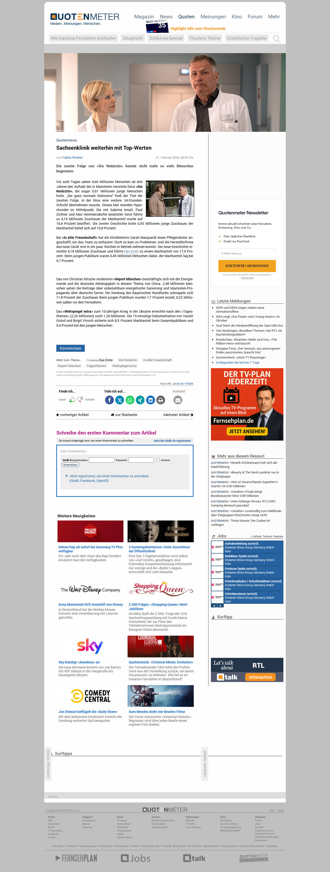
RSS (50, 820)
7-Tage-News (55, 830)
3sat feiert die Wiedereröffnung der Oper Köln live (249, 325)
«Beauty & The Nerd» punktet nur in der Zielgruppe (245, 474)
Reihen (86, 823)
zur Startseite (125, 414)
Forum (255, 16)
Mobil (51, 827)
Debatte (190, 820)
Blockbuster (179, 846)
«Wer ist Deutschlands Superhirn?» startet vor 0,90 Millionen (244, 484)
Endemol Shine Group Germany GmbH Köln (249, 547)
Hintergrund (88, 820)
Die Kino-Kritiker (229, 823)
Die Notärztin (128, 360)
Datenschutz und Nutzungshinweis (264, 832)
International (124, 830)
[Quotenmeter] (85, 19)
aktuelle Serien (211, 846)
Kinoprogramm (229, 846)
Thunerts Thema (204, 38)
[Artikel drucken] (161, 400)
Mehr (274, 16)
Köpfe (120, 834)
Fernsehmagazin (88, 846)
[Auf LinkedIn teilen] (150, 400)
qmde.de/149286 (183, 383)
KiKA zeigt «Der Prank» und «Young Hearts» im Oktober (248, 318)
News (166, 16)
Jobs (257, 823)
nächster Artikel (176, 414)
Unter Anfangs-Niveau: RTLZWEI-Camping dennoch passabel (243, 503)
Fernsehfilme (194, 846)
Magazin (144, 16)
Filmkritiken (105, 846)
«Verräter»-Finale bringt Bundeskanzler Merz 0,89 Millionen (236, 494)
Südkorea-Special (166, 38)
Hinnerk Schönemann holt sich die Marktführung (244, 464)
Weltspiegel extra (124, 366)
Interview (87, 827)
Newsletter (53, 823)
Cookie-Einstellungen (266, 836)
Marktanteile (158, 823)
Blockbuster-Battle (230, 830)
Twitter (51, 837)
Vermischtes (123, 823)
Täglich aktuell (159, 827)
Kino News (58, 846)
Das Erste (131, 251)
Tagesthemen (96, 366)
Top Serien (271, 846)
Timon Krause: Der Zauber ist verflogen (240, 523)
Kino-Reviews (193, 827)
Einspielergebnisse (230, 827)
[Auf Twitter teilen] (120, 400)
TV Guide (166, 846)
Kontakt (259, 827)
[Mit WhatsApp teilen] (130, 400)
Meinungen (213, 16)
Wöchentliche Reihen (163, 820)
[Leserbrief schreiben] (178, 400)
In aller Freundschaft (157, 360)
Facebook (53, 834)
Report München (69, 366)
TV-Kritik (190, 823)
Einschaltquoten (150, 846)
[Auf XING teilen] (140, 400)
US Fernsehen (121, 846)
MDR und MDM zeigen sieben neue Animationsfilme (240, 309)
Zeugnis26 (133, 38)
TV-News (122, 820)
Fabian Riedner (72, 157)
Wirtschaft (122, 827)
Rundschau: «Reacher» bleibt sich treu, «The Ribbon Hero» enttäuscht (246, 341)
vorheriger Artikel (74, 414)
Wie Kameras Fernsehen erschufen (83, 38)
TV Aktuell (71, 846)
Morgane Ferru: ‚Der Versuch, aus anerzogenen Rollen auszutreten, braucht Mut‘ (248, 350)
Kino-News (226, 820)
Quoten (186, 16)
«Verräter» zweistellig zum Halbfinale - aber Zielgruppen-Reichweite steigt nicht (247, 513)
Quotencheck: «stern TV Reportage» (241, 357)
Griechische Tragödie (246, 38)
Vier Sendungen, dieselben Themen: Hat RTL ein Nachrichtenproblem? (249, 332)
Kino (237, 16)
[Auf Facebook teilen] (109, 400)
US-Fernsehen (124, 837)
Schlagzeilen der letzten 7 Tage (237, 362)
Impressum (261, 840)
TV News (135, 846)
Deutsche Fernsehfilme (251, 846)
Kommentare (70, 348)
